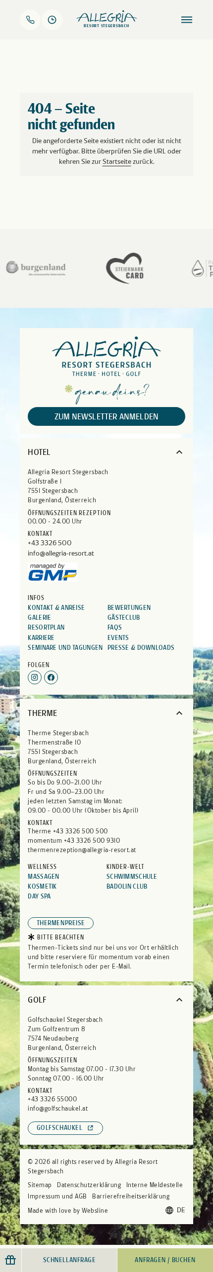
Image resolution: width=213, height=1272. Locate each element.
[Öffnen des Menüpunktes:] (186, 19)
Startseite (117, 161)
